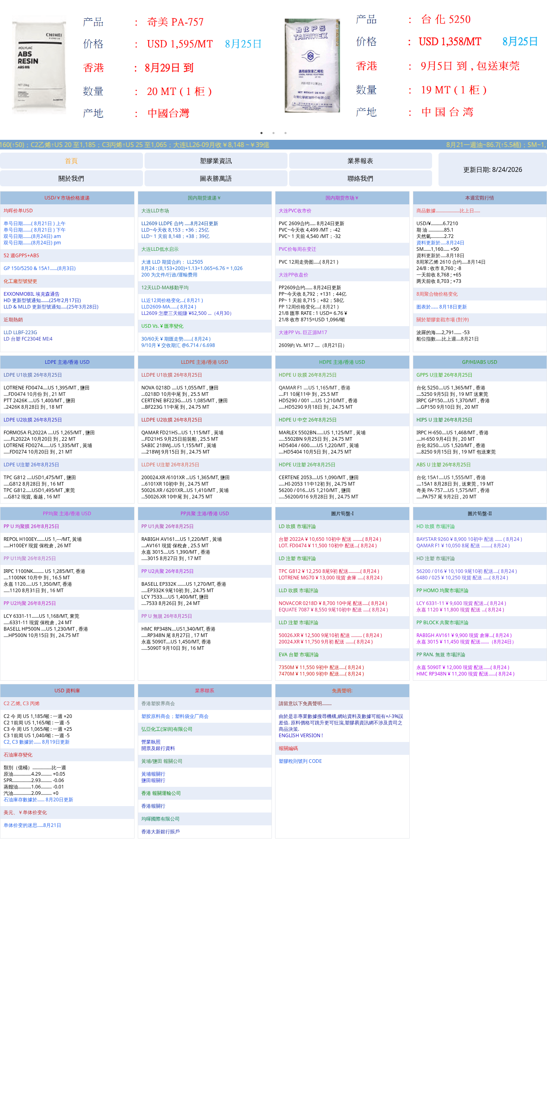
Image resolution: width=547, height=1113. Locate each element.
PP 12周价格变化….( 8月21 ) (309, 306)
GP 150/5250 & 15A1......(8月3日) (40, 268)
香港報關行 (153, 805)
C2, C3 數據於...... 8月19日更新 (37, 741)
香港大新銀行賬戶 (160, 831)
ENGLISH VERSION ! (301, 735)
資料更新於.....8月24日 (440, 242)
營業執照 (151, 741)
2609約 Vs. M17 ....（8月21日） (313, 345)
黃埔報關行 (153, 773)
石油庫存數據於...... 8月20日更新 (38, 799)
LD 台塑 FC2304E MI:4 (28, 338)
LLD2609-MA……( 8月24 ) (168, 306)
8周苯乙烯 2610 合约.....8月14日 (451, 261)
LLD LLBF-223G (20, 332)
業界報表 (360, 160)
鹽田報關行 (153, 780)
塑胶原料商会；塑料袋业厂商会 (175, 716)
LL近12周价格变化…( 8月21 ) (172, 300)
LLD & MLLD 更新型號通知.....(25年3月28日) (51, 306)
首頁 (71, 160)
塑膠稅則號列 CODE (300, 761)
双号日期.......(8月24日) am (32, 236)
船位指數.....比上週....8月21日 (447, 338)
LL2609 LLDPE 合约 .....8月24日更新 (179, 223)
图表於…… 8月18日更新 (441, 306)
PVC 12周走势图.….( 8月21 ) (308, 261)
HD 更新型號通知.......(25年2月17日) (42, 300)
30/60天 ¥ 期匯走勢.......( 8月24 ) (176, 338)
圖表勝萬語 (216, 178)
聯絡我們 (360, 178)
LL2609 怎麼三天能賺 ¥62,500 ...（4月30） (187, 313)
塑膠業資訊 (216, 160)
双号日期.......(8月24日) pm (32, 242)
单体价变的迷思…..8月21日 (32, 825)
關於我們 (71, 178)
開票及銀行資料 (158, 748)
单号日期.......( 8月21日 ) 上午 (35, 223)
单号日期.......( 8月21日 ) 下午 (35, 229)
